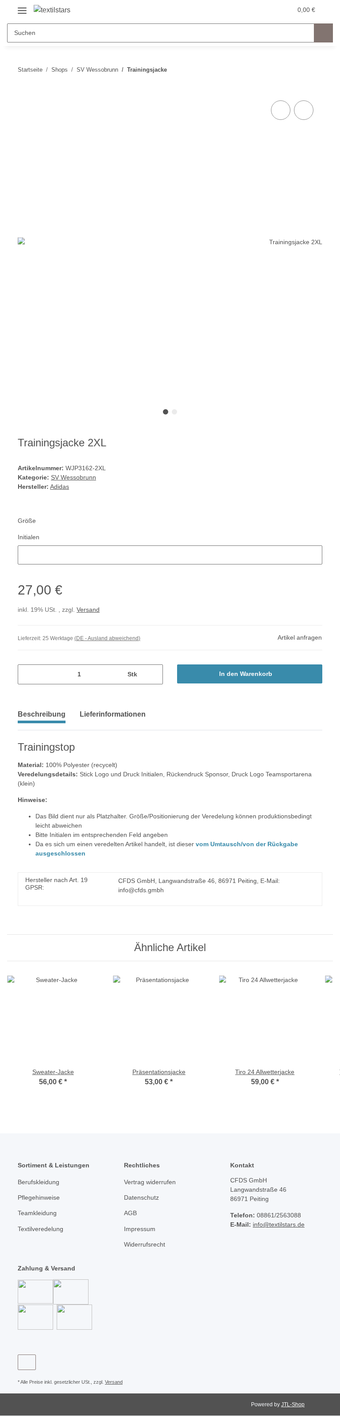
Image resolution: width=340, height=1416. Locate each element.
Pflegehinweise (39, 1197)
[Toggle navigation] (22, 7)
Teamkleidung (37, 1212)
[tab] (113, 718)
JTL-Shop (293, 1404)
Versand (88, 609)
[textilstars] (52, 10)
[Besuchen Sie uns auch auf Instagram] (27, 1362)
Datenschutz (141, 1197)
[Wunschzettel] (268, 10)
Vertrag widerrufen (150, 1182)
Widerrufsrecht (144, 1244)
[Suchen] (323, 32)
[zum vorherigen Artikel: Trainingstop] (293, 69)
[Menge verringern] (27, 674)
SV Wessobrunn (73, 477)
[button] (250, 10)
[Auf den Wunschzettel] (303, 110)
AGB (130, 1212)
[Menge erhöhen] (152, 674)
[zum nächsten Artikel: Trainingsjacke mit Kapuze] (312, 69)
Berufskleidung (38, 1182)
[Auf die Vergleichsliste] (280, 110)
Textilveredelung (40, 1228)
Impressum (139, 1228)
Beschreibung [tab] (42, 714)
